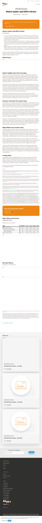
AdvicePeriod (17, 14)
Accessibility (5, 486)
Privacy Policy (5, 483)
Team (4, 466)
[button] (38, 4)
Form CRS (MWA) (6, 493)
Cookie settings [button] (4, 520)
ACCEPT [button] (9, 520)
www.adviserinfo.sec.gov (13, 188)
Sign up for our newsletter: (14, 450)
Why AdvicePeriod (6, 463)
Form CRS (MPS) (6, 495)
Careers (4, 468)
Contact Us (5, 477)
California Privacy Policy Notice (8, 488)
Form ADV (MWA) (6, 497)
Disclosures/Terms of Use (7, 490)
